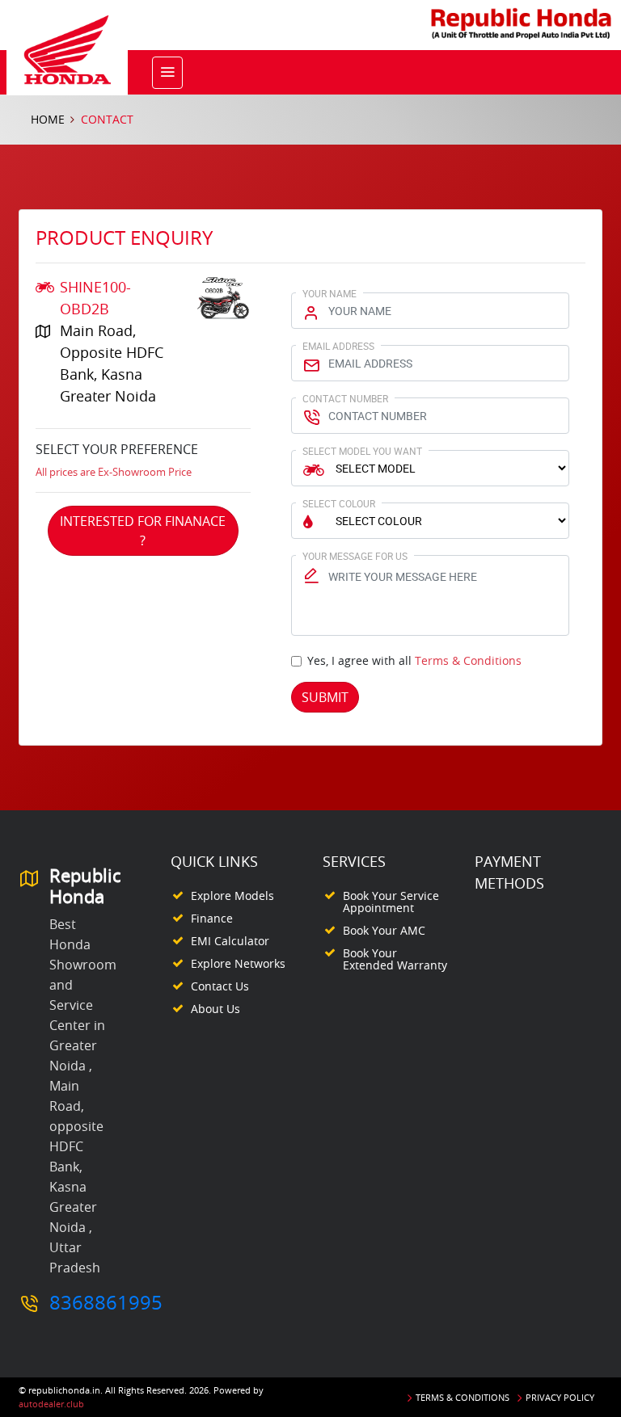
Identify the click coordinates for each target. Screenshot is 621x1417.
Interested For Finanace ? (143, 530)
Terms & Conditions (468, 660)
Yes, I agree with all (414, 660)
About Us (215, 1008)
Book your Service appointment (391, 901)
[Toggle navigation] (167, 73)
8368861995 (106, 1302)
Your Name (329, 293)
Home (48, 119)
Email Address (338, 345)
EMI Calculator (230, 940)
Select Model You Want (362, 450)
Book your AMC (384, 930)
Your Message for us (355, 555)
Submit (325, 697)
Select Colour (338, 503)
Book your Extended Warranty (395, 959)
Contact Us (220, 986)
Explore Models (232, 895)
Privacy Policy (560, 1397)
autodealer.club (51, 1404)
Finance (212, 918)
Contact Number (345, 398)
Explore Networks (238, 963)
